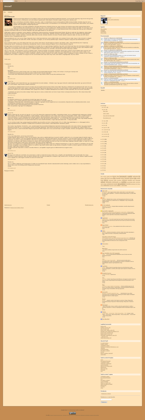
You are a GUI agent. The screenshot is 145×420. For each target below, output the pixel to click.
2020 (103, 161)
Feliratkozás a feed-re (106, 393)
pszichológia (130, 182)
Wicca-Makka (104, 29)
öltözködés (109, 182)
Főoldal (48, 205)
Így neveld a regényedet (107, 211)
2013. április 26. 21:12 (12, 150)
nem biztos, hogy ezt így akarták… (109, 260)
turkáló (115, 185)
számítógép (137, 182)
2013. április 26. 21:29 (12, 159)
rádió (134, 182)
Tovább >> (121, 40)
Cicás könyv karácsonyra (107, 226)
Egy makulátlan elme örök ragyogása (111, 253)
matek (115, 180)
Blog (5, 12)
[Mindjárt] (104, 199)
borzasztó (123, 176)
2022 (103, 165)
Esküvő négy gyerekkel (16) (107, 332)
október (104, 132)
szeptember (105, 129)
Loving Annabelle (104, 364)
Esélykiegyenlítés (104, 349)
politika (123, 182)
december (105, 136)
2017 (103, 154)
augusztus (105, 127)
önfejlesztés (115, 182)
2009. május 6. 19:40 (11, 131)
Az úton (102, 352)
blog (118, 176)
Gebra (103, 231)
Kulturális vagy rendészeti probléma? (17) (110, 331)
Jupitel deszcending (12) (106, 337)
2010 (103, 139)
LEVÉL (103, 267)
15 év (102, 359)
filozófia (118, 178)
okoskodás (137, 180)
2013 (103, 146)
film (114, 178)
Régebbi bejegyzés (89, 205)
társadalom (122, 184)
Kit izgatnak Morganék (105, 361)
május (104, 120)
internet (132, 178)
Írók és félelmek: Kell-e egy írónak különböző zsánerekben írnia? (115, 238)
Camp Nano (103, 354)
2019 (103, 159)
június (104, 123)
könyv (106, 180)
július (104, 125)
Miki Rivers (104, 248)
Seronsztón (105, 292)
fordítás (122, 178)
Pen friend (104, 279)
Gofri (103, 198)
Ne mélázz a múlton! (105, 350)
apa (111, 176)
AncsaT (8, 6)
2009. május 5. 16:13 (11, 78)
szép (102, 184)
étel (105, 178)
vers (121, 185)
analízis (104, 176)
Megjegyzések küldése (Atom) (17, 207)
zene (125, 185)
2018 (103, 157)
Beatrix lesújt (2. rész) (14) (106, 334)
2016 (103, 152)
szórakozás (110, 184)
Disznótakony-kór (9, 16)
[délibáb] (104, 232)
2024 (103, 170)
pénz (120, 182)
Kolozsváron (105, 243)
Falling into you (105, 219)
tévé (137, 184)
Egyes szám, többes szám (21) (107, 330)
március (105, 107)
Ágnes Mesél (105, 225)
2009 (103, 105)
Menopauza (104, 192)
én (139, 176)
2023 (103, 168)
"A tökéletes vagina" (105, 345)
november (105, 134)
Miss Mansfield (105, 319)
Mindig (103, 300)
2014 (103, 148)
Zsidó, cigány (106, 113)
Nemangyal (104, 305)
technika (128, 184)
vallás (118, 185)
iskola (138, 178)
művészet (124, 180)
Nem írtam (105, 111)
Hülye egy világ (104, 368)
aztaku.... (104, 254)
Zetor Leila (104, 190)
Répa (103, 285)
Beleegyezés (103, 367)
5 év (102, 371)
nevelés (130, 180)
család (129, 176)
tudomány (112, 185)
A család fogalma (104, 343)
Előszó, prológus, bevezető (107, 353)
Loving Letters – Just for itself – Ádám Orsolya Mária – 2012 (114, 313)
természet (133, 184)
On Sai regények (106, 205)
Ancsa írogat (103, 32)
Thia (103, 277)
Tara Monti (104, 266)
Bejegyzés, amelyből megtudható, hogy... (110, 293)
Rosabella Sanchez (106, 273)
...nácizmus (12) (104, 336)
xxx (123, 185)
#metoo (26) (103, 326)
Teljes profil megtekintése (113, 19)
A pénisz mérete (104, 344)
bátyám (9, 59)
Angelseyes (105, 218)
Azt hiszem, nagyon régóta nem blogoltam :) (111, 286)
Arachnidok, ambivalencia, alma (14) (109, 335)
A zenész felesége (106, 274)
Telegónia (103, 348)
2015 (103, 150)
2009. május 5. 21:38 (11, 110)
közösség (111, 180)
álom (102, 176)
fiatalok (111, 178)
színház (105, 184)
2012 (103, 143)
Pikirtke (104, 312)
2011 (103, 141)
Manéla (104, 299)
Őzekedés (103, 370)
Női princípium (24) (105, 328)
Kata (102, 180)
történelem (106, 185)
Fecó (108, 178)
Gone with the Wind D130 (108, 115)
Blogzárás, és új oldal (106, 206)
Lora (103, 259)
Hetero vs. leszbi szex (105, 382)
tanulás (115, 184)
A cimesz (103, 386)
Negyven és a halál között (106, 366)
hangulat (126, 178)
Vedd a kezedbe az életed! (106, 384)
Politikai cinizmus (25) (105, 327)
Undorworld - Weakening (106, 363)
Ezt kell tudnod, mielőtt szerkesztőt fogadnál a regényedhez (114, 212)
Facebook (103, 30)
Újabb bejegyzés (8, 205)
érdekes (102, 178)
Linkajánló (10, 12)
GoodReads (103, 31)
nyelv (134, 180)
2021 (103, 163)
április (104, 109)
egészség (135, 176)
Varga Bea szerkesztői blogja (109, 236)
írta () (113, 38)
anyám (108, 176)
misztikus (119, 180)
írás (135, 178)
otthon (103, 182)
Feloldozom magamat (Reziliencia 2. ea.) (110, 346)
